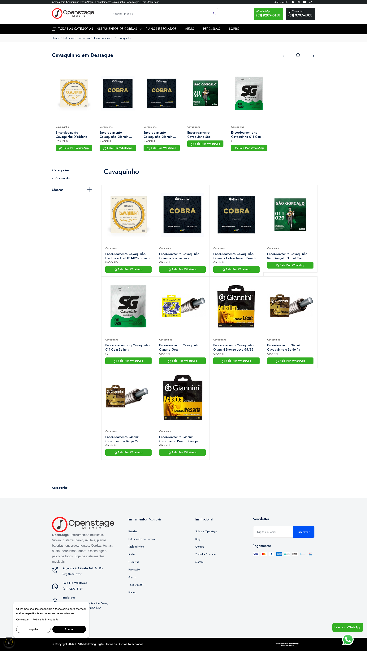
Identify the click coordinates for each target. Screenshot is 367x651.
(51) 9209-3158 (268, 13)
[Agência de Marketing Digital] (287, 644)
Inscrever (304, 532)
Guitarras (133, 562)
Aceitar (69, 629)
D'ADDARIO (62, 141)
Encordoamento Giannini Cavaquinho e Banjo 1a (284, 347)
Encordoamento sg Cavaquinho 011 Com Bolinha (246, 135)
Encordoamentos (103, 38)
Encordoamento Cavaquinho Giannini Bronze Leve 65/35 (233, 347)
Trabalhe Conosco (205, 554)
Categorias (60, 170)
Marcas (57, 189)
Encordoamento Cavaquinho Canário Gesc (179, 347)
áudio (131, 554)
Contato (199, 547)
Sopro (131, 577)
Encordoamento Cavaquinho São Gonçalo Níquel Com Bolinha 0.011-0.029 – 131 (203, 135)
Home (55, 38)
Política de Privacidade (45, 619)
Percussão (134, 569)
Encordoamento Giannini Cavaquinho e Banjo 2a (122, 439)
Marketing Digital (93, 644)
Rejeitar (33, 629)
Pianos (132, 592)
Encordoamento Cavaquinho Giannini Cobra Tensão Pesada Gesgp (159, 135)
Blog (198, 539)
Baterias (132, 531)
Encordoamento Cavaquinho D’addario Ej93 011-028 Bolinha (72, 135)
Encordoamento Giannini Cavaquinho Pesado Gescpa (179, 439)
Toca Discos (135, 585)
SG (233, 141)
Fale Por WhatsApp (76, 148)
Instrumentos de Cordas (76, 38)
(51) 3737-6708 (300, 13)
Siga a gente (281, 2)
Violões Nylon (136, 547)
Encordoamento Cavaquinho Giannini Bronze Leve (114, 135)
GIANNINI (105, 141)
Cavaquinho (124, 38)
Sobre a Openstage (206, 531)
